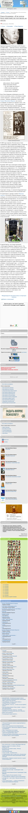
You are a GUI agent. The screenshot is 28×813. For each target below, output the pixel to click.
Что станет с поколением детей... (9, 606)
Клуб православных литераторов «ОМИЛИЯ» (11, 796)
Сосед (3, 624)
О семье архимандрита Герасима (9, 679)
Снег (3, 637)
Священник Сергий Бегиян (8, 401)
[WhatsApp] (18, 812)
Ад (3, 627)
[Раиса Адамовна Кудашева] (12, 43)
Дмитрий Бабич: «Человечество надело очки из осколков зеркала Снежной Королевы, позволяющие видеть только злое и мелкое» (14, 699)
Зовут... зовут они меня (7, 619)
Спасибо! (4, 650)
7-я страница (6, 593)
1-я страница (6, 584)
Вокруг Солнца (5, 614)
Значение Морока (6, 664)
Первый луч (5, 622)
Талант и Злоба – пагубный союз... (10, 752)
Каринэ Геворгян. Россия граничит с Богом (11, 775)
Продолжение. (5, 674)
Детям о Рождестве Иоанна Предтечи (10, 629)
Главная (2, 12)
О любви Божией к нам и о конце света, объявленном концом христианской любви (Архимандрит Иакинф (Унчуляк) (14, 755)
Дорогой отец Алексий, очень (8, 661)
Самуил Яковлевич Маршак (7, 101)
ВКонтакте (6, 439)
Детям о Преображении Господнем (10, 603)
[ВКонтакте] (10, 812)
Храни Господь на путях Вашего (9, 666)
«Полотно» (7, 449)
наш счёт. (14, 351)
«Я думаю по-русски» (10, 455)
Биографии (10, 26)
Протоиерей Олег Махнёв (8, 389)
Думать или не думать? (7, 712)
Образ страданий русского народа (10, 730)
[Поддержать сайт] (14, 326)
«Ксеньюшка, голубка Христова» (12, 462)
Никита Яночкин (5, 427)
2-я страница (6, 586)
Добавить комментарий (8, 299)
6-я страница (6, 592)
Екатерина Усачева (6, 428)
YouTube (6, 441)
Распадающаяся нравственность (9, 713)
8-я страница (6, 595)
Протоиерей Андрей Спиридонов (9, 396)
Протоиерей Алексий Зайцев (8, 395)
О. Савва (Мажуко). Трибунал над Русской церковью (13, 776)
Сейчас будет (5, 671)
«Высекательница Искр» (10, 491)
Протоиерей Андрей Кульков (8, 392)
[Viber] (16, 812)
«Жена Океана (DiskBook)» (11, 499)
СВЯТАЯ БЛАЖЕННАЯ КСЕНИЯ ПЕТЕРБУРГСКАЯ (13, 685)
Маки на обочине (6, 724)
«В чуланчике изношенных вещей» (13, 476)
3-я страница (6, 587)
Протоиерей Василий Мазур (8, 399)
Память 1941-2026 (6, 632)
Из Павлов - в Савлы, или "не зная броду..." (12, 608)
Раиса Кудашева (19, 26)
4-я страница (6, 589)
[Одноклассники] (12, 812)
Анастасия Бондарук (7, 431)
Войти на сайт (14, 377)
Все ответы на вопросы (7, 384)
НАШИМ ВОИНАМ (6, 640)
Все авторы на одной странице (10, 596)
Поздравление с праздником (8, 687)
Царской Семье (5, 616)
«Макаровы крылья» (10, 469)
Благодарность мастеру (7, 658)
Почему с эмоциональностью (8, 682)
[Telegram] (14, 812)
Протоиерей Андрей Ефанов (8, 393)
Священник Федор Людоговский (9, 390)
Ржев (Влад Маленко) (7, 751)
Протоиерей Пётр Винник (7, 387)
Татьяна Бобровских (6, 430)
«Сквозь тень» (8, 483)
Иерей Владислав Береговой (8, 402)
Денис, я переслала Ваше (8, 653)
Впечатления (5, 677)
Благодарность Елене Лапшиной (9, 656)
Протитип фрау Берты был (8, 669)
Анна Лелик (4, 433)
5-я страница (6, 590)
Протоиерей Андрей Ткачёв (8, 398)
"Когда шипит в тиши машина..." (9, 635)
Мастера (4, 611)
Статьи (7, 12)
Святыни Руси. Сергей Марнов (9, 768)
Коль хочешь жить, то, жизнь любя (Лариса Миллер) (13, 744)
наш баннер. (24, 352)
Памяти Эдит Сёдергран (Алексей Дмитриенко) (12, 725)
